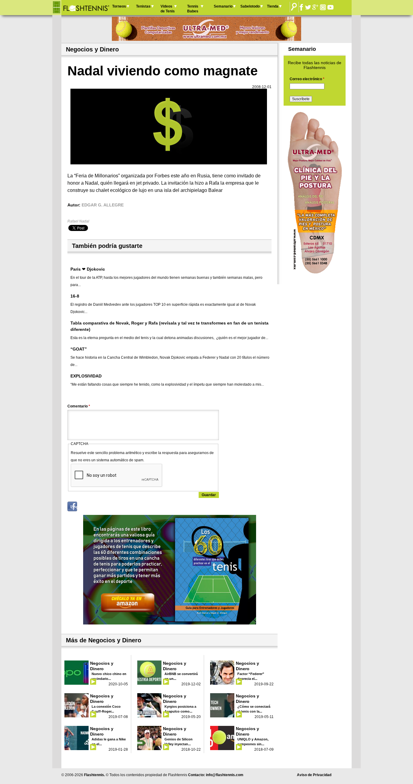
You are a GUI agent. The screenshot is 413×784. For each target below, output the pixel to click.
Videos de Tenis (168, 8)
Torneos (119, 6)
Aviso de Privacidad (314, 775)
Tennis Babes (192, 8)
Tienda (272, 6)
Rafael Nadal (78, 221)
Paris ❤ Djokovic (87, 269)
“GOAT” (78, 349)
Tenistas (143, 6)
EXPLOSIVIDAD (86, 376)
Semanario (223, 6)
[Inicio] (86, 7)
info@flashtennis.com (224, 775)
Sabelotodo (250, 6)
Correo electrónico (307, 79)
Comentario (78, 406)
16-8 (74, 296)
